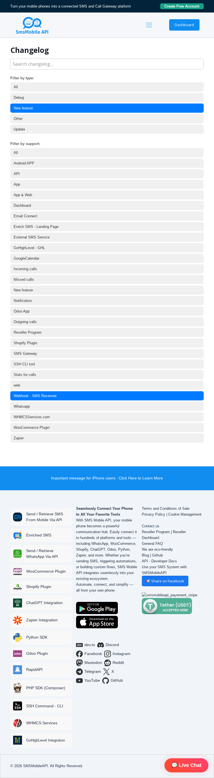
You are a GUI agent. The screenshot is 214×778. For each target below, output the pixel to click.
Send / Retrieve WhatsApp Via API (42, 553)
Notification (23, 301)
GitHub (117, 680)
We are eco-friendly (157, 549)
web (17, 385)
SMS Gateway (25, 353)
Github (157, 555)
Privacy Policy (153, 514)
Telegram (92, 671)
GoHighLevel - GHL (29, 248)
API (17, 174)
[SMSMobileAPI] (32, 25)
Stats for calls (25, 375)
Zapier (19, 438)
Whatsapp (22, 406)
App (17, 184)
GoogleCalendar (26, 258)
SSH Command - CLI (44, 706)
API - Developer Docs (159, 561)
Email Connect (25, 216)
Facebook (93, 653)
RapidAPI (34, 669)
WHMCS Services (41, 723)
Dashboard (184, 24)
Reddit (118, 662)
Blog (145, 555)
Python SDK (36, 637)
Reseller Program (28, 332)
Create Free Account (184, 6)
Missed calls (24, 279)
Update (19, 129)
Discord (112, 644)
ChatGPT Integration (44, 602)
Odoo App (22, 311)
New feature (23, 108)
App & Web (23, 195)
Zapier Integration (42, 620)
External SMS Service (32, 237)
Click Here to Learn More (141, 478)
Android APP (24, 163)
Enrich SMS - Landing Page (36, 227)
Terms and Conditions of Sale (165, 508)
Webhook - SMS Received (35, 396)
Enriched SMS (38, 535)
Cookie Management (184, 514)
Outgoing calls (25, 322)
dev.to (89, 644)
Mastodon (93, 662)
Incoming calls (25, 269)
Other (18, 119)
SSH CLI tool (24, 364)
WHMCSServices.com (32, 417)
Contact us (150, 526)
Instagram (121, 653)
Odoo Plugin (37, 653)
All (16, 87)
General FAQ (152, 543)
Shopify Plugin (25, 343)
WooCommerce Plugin (32, 427)
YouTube (92, 680)
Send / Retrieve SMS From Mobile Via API (44, 517)
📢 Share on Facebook (165, 581)
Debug (19, 97)
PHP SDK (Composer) (45, 688)
